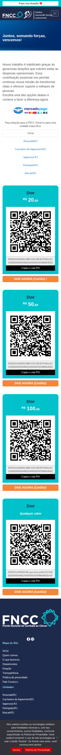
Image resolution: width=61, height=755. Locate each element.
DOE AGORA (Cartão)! (31, 383)
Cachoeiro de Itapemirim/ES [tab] (30, 149)
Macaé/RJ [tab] (30, 173)
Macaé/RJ (8, 712)
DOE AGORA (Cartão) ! (30, 279)
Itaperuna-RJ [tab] (30, 157)
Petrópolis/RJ (10, 708)
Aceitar (17, 750)
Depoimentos (10, 664)
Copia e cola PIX (30, 268)
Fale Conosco (10, 681)
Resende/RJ (9, 695)
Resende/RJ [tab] (30, 141)
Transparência (10, 673)
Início (5, 651)
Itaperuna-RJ (10, 703)
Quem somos (10, 655)
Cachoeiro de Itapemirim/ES (18, 699)
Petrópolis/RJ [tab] (30, 165)
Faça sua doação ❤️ (30, 3)
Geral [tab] (30, 133)
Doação (7, 668)
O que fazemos (11, 659)
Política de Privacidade (38, 750)
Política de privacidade (15, 677)
